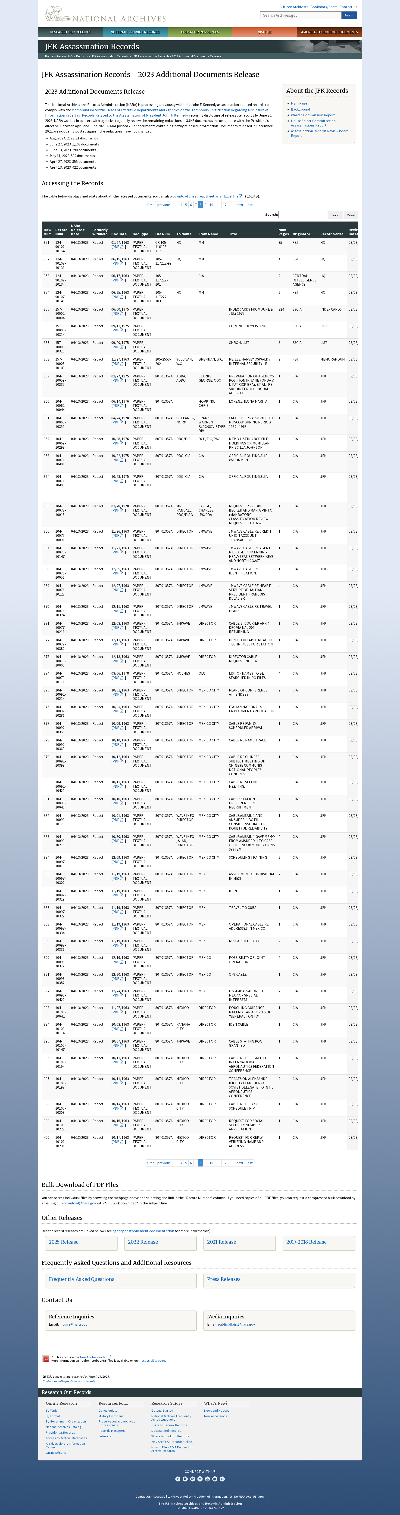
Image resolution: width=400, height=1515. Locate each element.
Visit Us (264, 32)
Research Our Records (70, 32)
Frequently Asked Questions (81, 1279)
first (150, 204)
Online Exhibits (56, 1452)
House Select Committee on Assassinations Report (313, 122)
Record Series (332, 233)
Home (49, 56)
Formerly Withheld (100, 231)
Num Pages (283, 231)
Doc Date (119, 233)
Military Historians (111, 1416)
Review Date (355, 231)
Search (349, 15)
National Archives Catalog (63, 1427)
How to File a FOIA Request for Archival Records (172, 1449)
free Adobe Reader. (94, 1357)
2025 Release (63, 1242)
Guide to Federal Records (169, 1425)
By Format (53, 1416)
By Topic (51, 1410)
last (250, 204)
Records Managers (112, 1431)
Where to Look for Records (170, 1436)
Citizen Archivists (294, 6)
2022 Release (143, 1242)
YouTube (207, 1479)
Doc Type (140, 233)
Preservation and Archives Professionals (117, 1423)
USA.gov (259, 1496)
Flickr (222, 1479)
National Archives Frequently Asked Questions (171, 1418)
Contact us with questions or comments (69, 1381)
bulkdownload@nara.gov (76, 1203)
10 (211, 204)
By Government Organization (66, 1421)
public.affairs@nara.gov (236, 1324)
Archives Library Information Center (65, 1445)
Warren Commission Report (313, 115)
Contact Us (348, 6)
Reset (351, 215)
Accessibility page (152, 1360)
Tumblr (200, 1479)
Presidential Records (60, 1432)
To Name (183, 233)
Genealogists (108, 1410)
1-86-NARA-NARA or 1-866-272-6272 (200, 1508)
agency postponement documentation (143, 1230)
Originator (301, 233)
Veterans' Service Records (135, 32)
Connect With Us (200, 1471)
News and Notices (216, 1410)
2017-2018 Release (306, 1242)
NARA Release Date (78, 229)
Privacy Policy (182, 1496)
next (240, 204)
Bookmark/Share (324, 6)
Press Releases (224, 1279)
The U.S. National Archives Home (105, 14)
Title (233, 233)
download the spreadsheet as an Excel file (205, 196)
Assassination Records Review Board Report (319, 133)
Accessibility (161, 1496)
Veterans (105, 1436)
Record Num (61, 231)
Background (300, 109)
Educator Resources (200, 32)
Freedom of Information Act (213, 1496)
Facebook (178, 1479)
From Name (208, 233)
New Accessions (215, 1416)
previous (164, 204)
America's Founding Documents (329, 32)
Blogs (215, 1479)
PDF (115, 246)
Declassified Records (166, 1431)
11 (218, 204)
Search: (271, 214)
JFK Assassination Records (110, 56)
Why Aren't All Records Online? (172, 1442)
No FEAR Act (242, 1496)
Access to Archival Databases (66, 1438)
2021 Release (221, 1242)
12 (225, 204)
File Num (162, 233)
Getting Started (162, 1410)
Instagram (192, 1479)
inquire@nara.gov (73, 1324)
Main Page (299, 103)
